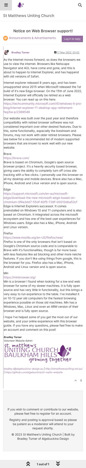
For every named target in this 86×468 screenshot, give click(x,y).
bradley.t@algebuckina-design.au (23, 368)
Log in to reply (72, 38)
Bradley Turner (20, 52)
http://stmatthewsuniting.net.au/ (63, 368)
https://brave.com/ (16, 158)
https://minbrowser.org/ (20, 277)
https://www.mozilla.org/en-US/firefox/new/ (33, 237)
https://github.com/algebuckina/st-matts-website (34, 372)
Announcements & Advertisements (32, 38)
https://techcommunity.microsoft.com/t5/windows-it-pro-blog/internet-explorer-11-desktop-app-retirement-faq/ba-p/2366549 (43, 108)
